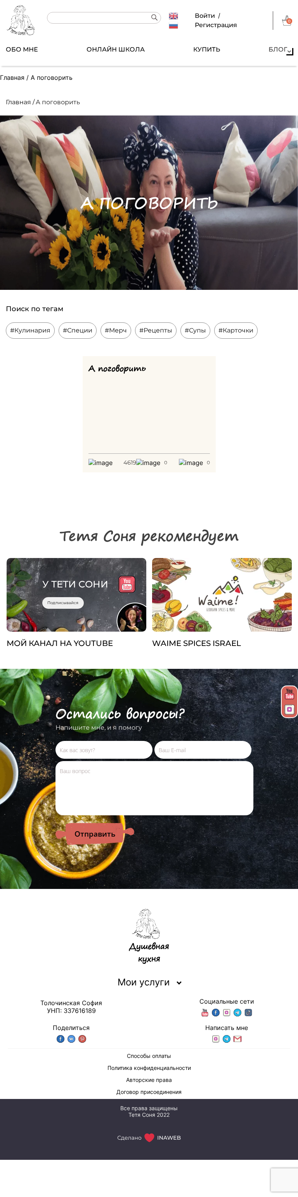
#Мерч (116, 330)
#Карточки (235, 330)
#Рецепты (155, 330)
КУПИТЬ (206, 49)
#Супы (195, 330)
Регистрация (216, 25)
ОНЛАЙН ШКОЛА (116, 49)
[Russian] (173, 24)
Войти (205, 15)
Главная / (20, 102)
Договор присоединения (149, 1091)
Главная (12, 77)
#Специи (77, 330)
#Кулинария (30, 330)
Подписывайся (62, 602)
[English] (173, 15)
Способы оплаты (149, 1055)
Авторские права (149, 1079)
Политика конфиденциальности (149, 1067)
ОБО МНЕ (22, 49)
